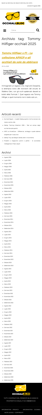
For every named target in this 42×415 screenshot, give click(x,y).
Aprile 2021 (7, 355)
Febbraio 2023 (8, 287)
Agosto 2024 (7, 231)
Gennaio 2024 (8, 253)
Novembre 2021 (8, 333)
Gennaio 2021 (8, 364)
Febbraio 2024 (8, 250)
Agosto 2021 (7, 343)
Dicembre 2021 (8, 330)
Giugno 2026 (8, 163)
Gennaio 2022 (8, 327)
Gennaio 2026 (8, 179)
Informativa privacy (10, 409)
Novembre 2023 (8, 259)
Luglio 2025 (7, 197)
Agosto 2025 (7, 194)
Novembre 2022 (8, 296)
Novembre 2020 (8, 371)
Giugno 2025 (8, 200)
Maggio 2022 (8, 315)
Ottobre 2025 (8, 188)
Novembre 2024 (9, 222)
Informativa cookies (31, 409)
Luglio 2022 (7, 309)
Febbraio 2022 (8, 324)
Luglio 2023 (7, 272)
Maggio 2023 (8, 278)
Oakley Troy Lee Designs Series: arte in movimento (19, 137)
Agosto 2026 (7, 157)
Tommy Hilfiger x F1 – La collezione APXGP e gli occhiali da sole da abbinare (20, 58)
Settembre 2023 (8, 265)
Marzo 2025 (7, 210)
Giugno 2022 (8, 312)
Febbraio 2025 (8, 213)
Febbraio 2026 (8, 176)
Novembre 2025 (8, 185)
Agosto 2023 (7, 269)
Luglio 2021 (7, 346)
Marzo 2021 (7, 358)
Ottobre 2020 (8, 374)
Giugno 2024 (8, 238)
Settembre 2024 (9, 228)
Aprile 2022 (7, 318)
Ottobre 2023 (8, 262)
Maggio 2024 (8, 241)
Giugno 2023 (8, 275)
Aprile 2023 (7, 281)
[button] (37, 30)
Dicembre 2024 (8, 219)
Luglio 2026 (7, 160)
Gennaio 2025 (8, 216)
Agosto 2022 (7, 306)
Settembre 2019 (8, 380)
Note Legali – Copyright (13, 412)
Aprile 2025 (7, 207)
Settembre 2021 (8, 340)
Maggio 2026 (8, 166)
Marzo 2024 (7, 247)
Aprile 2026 (7, 169)
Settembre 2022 (8, 302)
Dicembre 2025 (8, 182)
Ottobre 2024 (8, 225)
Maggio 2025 (8, 203)
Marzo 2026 (7, 173)
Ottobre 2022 (8, 299)
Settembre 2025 (8, 191)
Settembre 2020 (8, 377)
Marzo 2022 (7, 321)
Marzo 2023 (7, 284)
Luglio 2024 (7, 234)
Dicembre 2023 (8, 256)
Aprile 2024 (7, 244)
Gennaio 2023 (8, 290)
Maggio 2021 (7, 352)
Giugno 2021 (7, 349)
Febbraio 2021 (8, 361)
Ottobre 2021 (7, 337)
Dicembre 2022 (8, 293)
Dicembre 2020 (8, 368)
